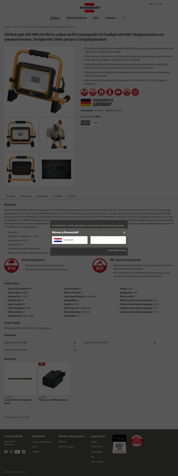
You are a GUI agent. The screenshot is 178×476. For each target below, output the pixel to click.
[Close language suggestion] (124, 232)
